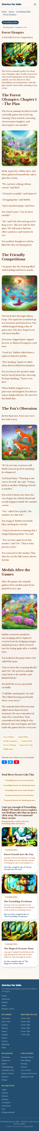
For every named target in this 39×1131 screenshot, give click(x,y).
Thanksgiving (7, 1067)
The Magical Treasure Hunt (18, 948)
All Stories (6, 999)
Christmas (6, 1057)
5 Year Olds (25, 1028)
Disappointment (8, 1112)
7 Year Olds (25, 1035)
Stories (11, 12)
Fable (4, 1048)
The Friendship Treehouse (18, 901)
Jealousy (5, 1099)
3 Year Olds (25, 1022)
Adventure (6, 1018)
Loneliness (6, 1103)
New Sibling (25, 1060)
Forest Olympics (9, 14)
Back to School (8, 1073)
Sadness (5, 1096)
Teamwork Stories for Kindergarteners (19, 800)
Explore (5, 1002)
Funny (4, 1031)
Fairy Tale (6, 1022)
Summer (5, 1077)
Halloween (6, 1060)
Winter (4, 1080)
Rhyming (5, 1044)
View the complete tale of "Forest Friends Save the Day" (19, 868)
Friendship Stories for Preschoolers (19, 780)
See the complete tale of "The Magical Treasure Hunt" (19, 962)
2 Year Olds (25, 1018)
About (4, 1006)
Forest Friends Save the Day (18, 854)
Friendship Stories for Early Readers (19, 790)
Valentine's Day (8, 1070)
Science (5, 1041)
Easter (4, 1064)
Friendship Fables (23, 12)
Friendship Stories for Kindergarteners (19, 785)
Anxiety (5, 1093)
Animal (5, 1035)
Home (4, 12)
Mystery (5, 1028)
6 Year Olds (25, 1031)
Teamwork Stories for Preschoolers (19, 795)
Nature (4, 1038)
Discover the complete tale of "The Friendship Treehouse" (19, 915)
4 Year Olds (25, 1025)
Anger (4, 1090)
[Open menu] (35, 4)
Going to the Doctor (29, 1073)
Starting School (27, 1057)
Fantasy (5, 1025)
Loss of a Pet (26, 1070)
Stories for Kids (11, 4)
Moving (24, 1064)
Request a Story (8, 1009)
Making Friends (27, 1077)
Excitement (6, 1106)
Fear (3, 1109)
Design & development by (19, 1126)
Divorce (24, 1067)
